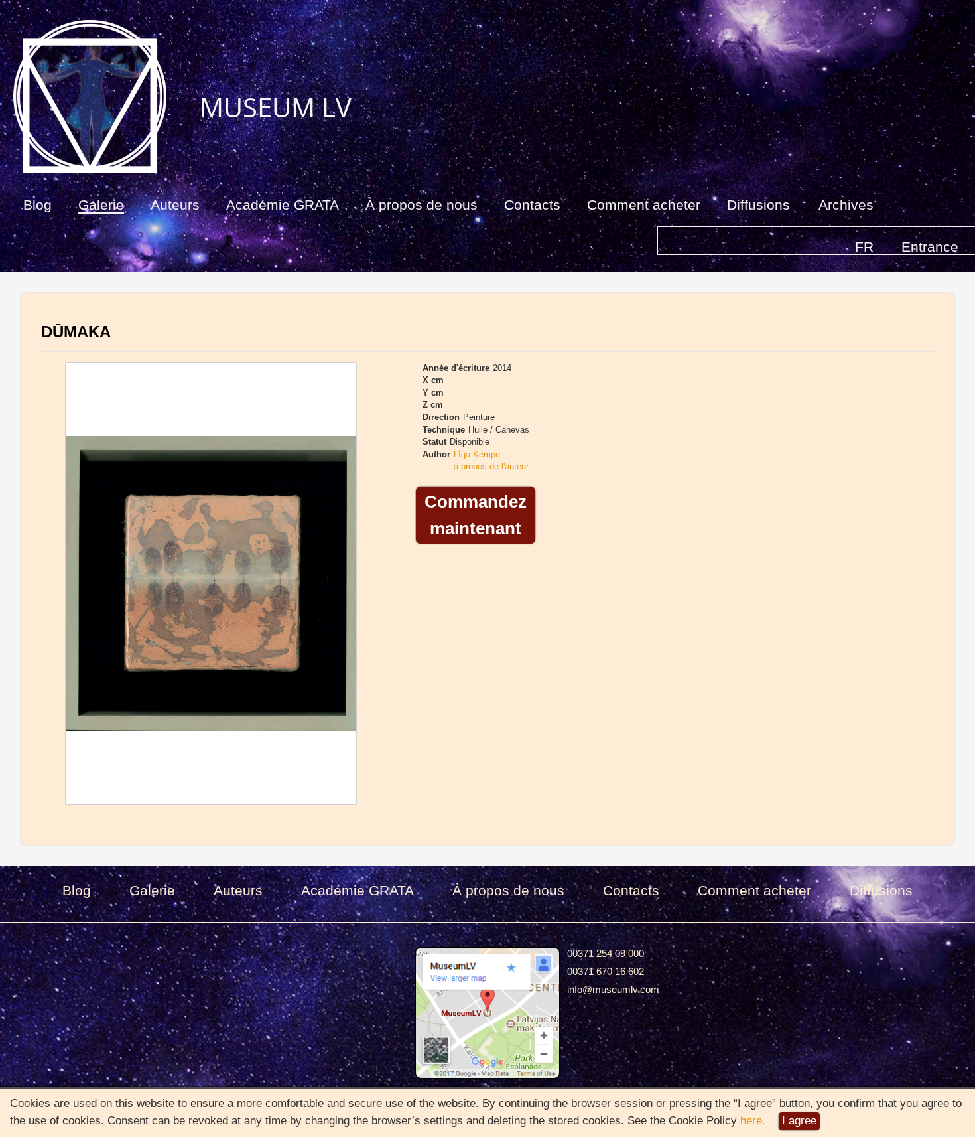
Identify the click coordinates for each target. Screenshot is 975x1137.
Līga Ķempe (477, 454)
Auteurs (175, 204)
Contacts (532, 204)
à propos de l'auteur (491, 466)
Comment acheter (643, 204)
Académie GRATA (282, 204)
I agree (799, 1120)
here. (752, 1120)
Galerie (101, 204)
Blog (37, 204)
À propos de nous (421, 204)
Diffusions (758, 204)
